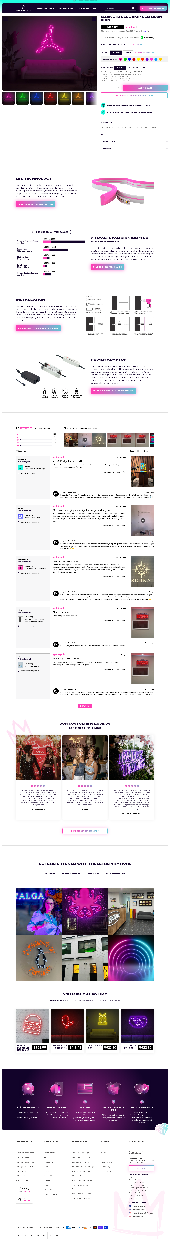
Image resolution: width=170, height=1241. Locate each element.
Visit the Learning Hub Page (81, 1198)
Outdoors (47, 1185)
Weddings (47, 1199)
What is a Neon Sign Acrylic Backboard (81, 1187)
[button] (132, 27)
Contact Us (104, 1153)
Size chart (137, 44)
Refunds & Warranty (107, 1162)
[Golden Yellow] (160, 59)
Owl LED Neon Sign (95, 1047)
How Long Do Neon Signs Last (82, 1180)
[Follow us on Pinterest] (38, 1235)
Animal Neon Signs (59, 1001)
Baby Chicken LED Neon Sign (60, 1047)
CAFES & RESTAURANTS (115, 873)
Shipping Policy (106, 1157)
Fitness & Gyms (49, 1162)
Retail (46, 1157)
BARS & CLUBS (93, 873)
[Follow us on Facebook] (31, 1235)
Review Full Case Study (39, 917)
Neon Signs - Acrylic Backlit (25, 1167)
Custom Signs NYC (135, 1177)
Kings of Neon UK (139, 1216)
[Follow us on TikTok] (50, 1235)
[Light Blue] (156, 59)
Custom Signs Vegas (136, 1185)
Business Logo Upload (153, 8)
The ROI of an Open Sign (80, 1153)
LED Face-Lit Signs (22, 1176)
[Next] (94, 19)
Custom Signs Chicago (137, 1182)
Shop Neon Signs (65, 8)
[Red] (134, 59)
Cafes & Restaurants (51, 1171)
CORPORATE (50, 873)
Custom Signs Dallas (136, 1193)
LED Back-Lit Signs (22, 1171)
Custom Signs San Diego (137, 1190)
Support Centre (106, 1171)
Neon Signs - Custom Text (25, 1162)
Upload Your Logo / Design (25, 1153)
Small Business (49, 1153)
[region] (109, 440)
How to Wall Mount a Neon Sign (83, 1167)
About (96, 8)
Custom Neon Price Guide (81, 1157)
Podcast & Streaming (51, 1176)
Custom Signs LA (135, 1180)
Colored (116, 52)
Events (46, 1167)
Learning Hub (83, 8)
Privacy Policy (105, 1167)
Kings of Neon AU (139, 1206)
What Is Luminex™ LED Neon (81, 1194)
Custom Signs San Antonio (138, 1188)
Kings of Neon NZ (139, 1209)
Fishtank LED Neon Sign (129, 1047)
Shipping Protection (32, 517)
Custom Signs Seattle (136, 1196)
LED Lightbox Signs (22, 1180)
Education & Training (51, 1194)
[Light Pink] (151, 59)
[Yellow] (138, 59)
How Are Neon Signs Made (81, 1171)
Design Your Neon (45, 8)
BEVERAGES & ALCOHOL (71, 873)
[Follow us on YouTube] (44, 1235)
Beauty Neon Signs (83, 1001)
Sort (132, 451)
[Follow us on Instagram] (19, 1235)
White (128, 52)
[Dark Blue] (129, 59)
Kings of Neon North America (143, 1213)
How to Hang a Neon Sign (81, 1162)
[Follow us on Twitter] (25, 1235)
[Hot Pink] (120, 59)
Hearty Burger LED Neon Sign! (23, 1048)
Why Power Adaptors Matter (81, 1176)
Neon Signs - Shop (22, 1157)
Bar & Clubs (48, 1190)
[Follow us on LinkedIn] (57, 1235)
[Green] (125, 59)
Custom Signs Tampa (136, 1198)
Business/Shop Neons (109, 1001)
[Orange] (142, 59)
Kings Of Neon (54, 1227)
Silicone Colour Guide (144, 52)
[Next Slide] (152, 440)
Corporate (47, 1180)
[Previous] (5, 19)
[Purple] (147, 59)
